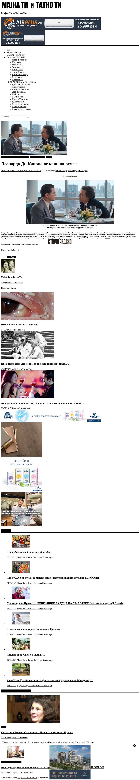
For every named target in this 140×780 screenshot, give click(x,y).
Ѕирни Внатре (22, 157)
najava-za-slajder (8, 157)
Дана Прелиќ (18, 101)
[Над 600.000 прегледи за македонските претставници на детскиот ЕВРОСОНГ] (21, 572)
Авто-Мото (17, 69)
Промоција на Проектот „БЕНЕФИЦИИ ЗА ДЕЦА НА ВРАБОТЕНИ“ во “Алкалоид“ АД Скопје (65, 603)
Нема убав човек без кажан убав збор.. (30, 552)
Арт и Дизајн (18, 72)
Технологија (18, 67)
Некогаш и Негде (20, 74)
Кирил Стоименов (20, 408)
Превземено (17, 79)
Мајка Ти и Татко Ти (14, 13)
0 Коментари (61, 170)
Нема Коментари (45, 557)
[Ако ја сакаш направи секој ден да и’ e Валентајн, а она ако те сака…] (27, 398)
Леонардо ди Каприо (78, 170)
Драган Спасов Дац (21, 84)
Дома (9, 50)
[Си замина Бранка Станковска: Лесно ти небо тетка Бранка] (33, 722)
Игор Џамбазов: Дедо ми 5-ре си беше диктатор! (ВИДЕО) (35, 363)
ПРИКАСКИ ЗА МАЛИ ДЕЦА (21, 82)
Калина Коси (18, 97)
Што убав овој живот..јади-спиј (19, 324)
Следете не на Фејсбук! (12, 282)
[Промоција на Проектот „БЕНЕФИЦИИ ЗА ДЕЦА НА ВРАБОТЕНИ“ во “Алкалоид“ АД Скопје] (21, 598)
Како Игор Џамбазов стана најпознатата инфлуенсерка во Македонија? (50, 680)
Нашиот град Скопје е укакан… (26, 654)
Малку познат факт (15, 55)
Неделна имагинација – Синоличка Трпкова (33, 629)
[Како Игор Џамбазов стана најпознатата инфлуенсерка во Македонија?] (21, 675)
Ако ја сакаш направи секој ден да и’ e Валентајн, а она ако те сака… (42, 403)
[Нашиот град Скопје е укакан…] (21, 649)
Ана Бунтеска (18, 87)
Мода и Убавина (19, 60)
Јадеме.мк (16, 65)
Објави (49, 157)
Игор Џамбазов (19, 106)
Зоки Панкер (17, 330)
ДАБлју (15, 94)
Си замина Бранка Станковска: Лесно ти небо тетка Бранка (37, 732)
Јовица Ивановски (20, 89)
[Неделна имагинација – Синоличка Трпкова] (21, 624)
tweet (3, 727)
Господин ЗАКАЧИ (16, 57)
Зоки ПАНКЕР (19, 92)
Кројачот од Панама (21, 109)
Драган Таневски (20, 99)
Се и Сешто (17, 77)
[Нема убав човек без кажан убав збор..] (21, 547)
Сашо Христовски (20, 104)
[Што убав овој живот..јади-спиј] (27, 319)
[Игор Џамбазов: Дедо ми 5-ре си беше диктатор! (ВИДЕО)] (27, 358)
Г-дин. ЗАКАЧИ (37, 157)
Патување (16, 62)
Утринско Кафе (14, 52)
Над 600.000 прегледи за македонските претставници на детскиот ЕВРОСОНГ (53, 577)
